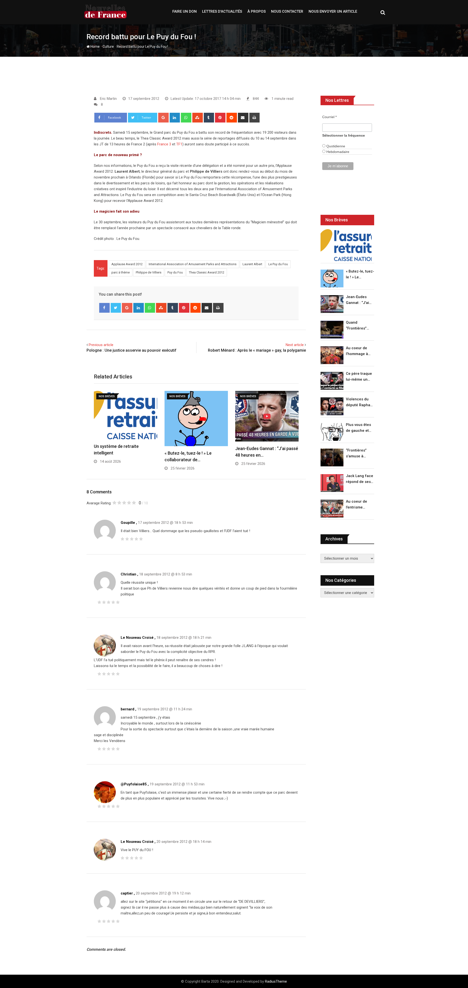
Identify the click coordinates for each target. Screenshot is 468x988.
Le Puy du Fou (278, 264)
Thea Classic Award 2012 (206, 272)
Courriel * (329, 117)
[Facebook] (104, 308)
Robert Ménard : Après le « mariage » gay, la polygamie (257, 350)
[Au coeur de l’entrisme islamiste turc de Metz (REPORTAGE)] (332, 509)
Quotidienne (335, 146)
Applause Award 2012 (127, 264)
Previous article (101, 345)
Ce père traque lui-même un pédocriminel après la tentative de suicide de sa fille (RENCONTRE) (359, 376)
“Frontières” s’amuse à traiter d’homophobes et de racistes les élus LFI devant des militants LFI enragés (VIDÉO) (358, 453)
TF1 (179, 144)
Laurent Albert (252, 264)
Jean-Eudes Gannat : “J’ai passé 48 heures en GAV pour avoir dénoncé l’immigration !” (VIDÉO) (359, 300)
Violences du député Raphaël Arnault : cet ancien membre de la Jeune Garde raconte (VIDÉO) (359, 402)
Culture (108, 46)
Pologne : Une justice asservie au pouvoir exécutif (131, 350)
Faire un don (184, 11)
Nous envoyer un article (333, 11)
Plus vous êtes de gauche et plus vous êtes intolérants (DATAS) (358, 428)
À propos (256, 11)
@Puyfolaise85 (134, 784)
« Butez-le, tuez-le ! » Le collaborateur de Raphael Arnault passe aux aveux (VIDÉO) (360, 274)
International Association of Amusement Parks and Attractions (192, 264)
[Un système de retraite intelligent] (346, 245)
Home (95, 46)
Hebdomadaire (337, 152)
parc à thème (120, 272)
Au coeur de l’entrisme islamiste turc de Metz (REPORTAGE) (358, 504)
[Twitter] (116, 308)
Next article (295, 345)
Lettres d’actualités (222, 11)
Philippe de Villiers (148, 272)
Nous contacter (287, 11)
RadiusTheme (276, 981)
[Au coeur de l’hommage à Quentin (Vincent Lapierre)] (332, 355)
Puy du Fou (175, 272)
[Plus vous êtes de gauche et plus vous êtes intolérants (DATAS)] (332, 432)
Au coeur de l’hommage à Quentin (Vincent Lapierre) (357, 351)
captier (127, 893)
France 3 (164, 144)
